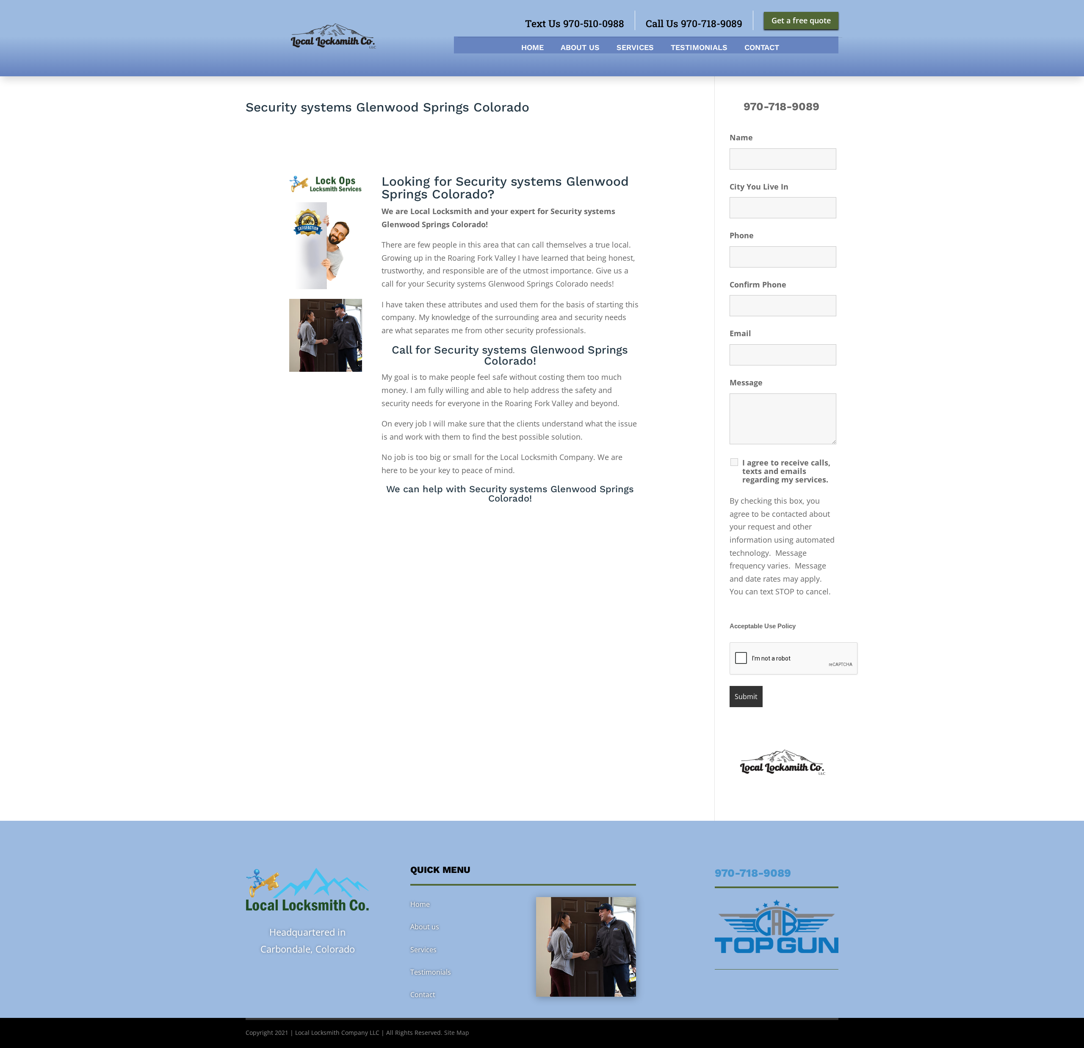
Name (741, 137)
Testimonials (699, 48)
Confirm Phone (758, 284)
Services (635, 48)
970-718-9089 (783, 106)
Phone (742, 235)
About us (580, 48)
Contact (761, 48)
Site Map (456, 1032)
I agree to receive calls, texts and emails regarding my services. (786, 471)
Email (740, 333)
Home (532, 48)
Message (746, 382)
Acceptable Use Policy (763, 626)
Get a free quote (801, 20)
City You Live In (759, 186)
